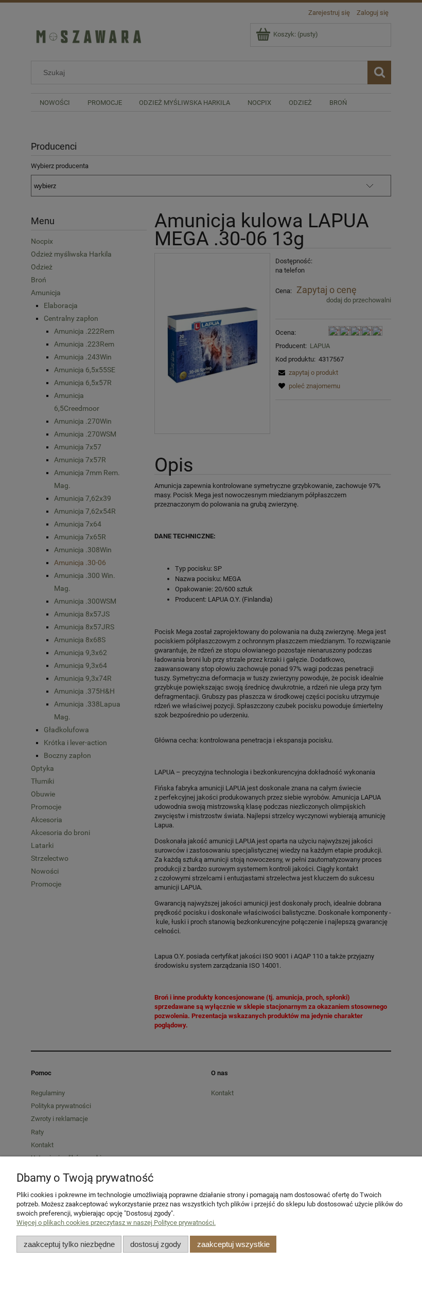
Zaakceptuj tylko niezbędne (69, 1244)
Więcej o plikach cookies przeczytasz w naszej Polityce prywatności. (116, 1222)
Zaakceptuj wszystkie (233, 1244)
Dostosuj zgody (155, 1244)
